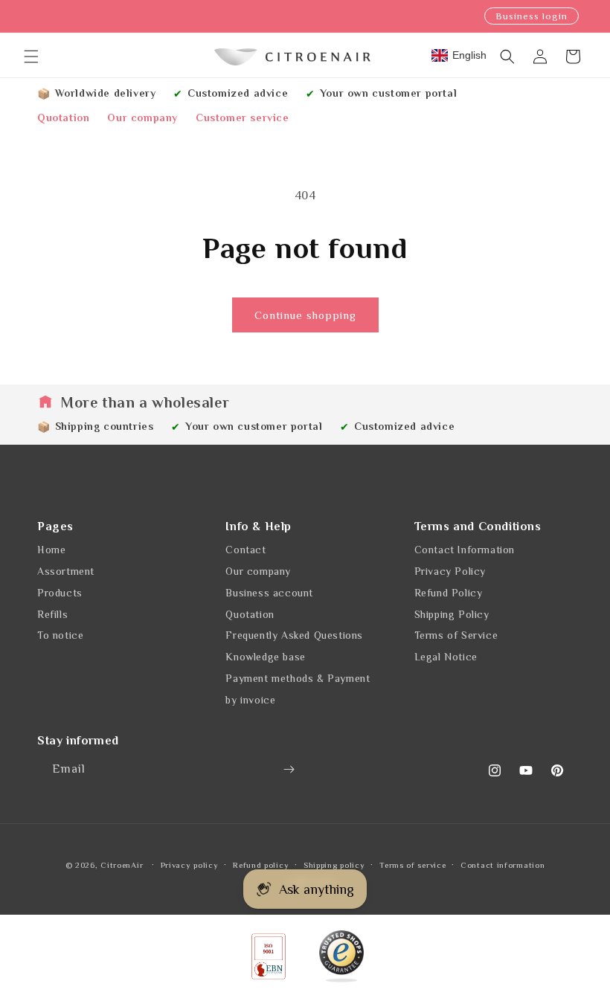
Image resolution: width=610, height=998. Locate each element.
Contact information (502, 864)
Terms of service (412, 864)
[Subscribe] (288, 769)
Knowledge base (265, 657)
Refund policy (261, 864)
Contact (245, 550)
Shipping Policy (451, 614)
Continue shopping (305, 315)
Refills (52, 614)
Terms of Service (456, 635)
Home (51, 550)
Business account (269, 593)
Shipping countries (104, 426)
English (469, 55)
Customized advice (237, 93)
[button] (31, 56)
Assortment (65, 571)
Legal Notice (446, 657)
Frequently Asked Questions (294, 635)
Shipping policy (334, 864)
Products (60, 593)
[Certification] (341, 956)
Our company (142, 117)
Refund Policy (448, 593)
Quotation (63, 117)
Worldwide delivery (105, 93)
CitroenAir (121, 864)
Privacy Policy (450, 571)
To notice (60, 635)
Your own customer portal (388, 93)
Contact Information (464, 550)
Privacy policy (190, 864)
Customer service (242, 117)
